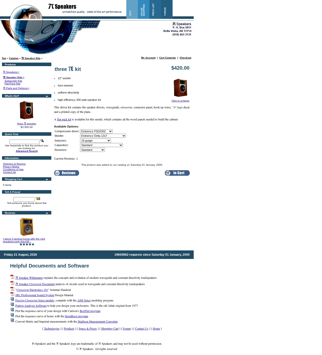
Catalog (13, 58)
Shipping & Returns (14, 163)
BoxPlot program (90, 311)
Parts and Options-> (16, 88)
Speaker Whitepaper (29, 278)
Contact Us (9, 172)
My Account (148, 57)
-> (13, 77)
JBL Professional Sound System (34, 295)
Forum (127, 328)
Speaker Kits (31, 58)
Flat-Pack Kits (12, 83)
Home (156, 328)
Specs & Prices (88, 328)
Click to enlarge (180, 100)
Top (4, 58)
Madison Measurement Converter (98, 321)
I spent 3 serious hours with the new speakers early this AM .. (24, 240)
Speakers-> (11, 72)
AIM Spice (84, 300)
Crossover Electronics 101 (32, 290)
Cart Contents (167, 57)
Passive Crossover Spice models (34, 300)
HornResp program (76, 316)
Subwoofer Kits (13, 80)
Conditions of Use (13, 169)
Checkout (185, 57)
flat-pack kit (64, 119)
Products (69, 328)
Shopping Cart (109, 328)
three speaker (26, 123)
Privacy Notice (11, 166)
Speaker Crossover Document (35, 284)
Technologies (52, 328)
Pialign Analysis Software (31, 305)
